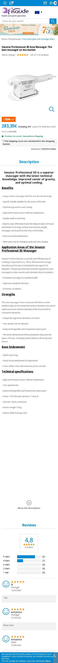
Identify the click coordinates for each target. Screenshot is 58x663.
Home (4, 39)
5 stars (6, 556)
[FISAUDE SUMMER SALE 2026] (29, 29)
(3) (43, 556)
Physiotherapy (15, 39)
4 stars (6, 560)
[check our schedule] (11, 3)
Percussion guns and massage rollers (39, 39)
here (48, 661)
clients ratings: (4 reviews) (25, 55)
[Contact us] (45, 3)
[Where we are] (5, 3)
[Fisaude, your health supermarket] (16, 12)
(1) (43, 560)
